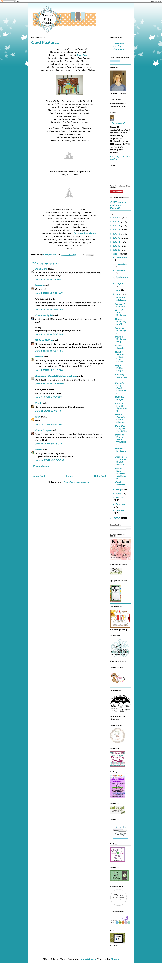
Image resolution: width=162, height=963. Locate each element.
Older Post (100, 476)
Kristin (38, 403)
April (119, 493)
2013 (117, 246)
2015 (117, 238)
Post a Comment (42, 466)
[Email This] (87, 255)
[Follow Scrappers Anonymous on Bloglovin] (115, 61)
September (122, 277)
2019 (117, 221)
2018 (117, 225)
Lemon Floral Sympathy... (121, 407)
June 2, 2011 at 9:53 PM (49, 443)
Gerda (38, 449)
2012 (117, 250)
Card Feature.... (120, 483)
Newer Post (38, 476)
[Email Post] (82, 254)
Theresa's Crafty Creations (118, 46)
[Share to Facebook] (92, 255)
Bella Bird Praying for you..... (121, 428)
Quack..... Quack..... (120, 346)
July (118, 290)
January (120, 510)
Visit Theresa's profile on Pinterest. (118, 205)
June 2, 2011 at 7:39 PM (49, 397)
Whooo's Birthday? (120, 451)
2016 (117, 233)
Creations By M (44, 315)
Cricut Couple (43, 430)
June (119, 294)
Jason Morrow (88, 959)
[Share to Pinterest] (93, 255)
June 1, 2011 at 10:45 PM (49, 383)
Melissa (39, 285)
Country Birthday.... (121, 330)
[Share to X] (90, 255)
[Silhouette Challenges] (120, 838)
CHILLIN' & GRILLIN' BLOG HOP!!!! (121, 461)
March (119, 497)
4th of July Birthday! (120, 312)
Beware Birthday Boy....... (120, 339)
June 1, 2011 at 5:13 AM (48, 279)
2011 (116, 254)
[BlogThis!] (89, 255)
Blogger (115, 959)
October (120, 270)
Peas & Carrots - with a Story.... (121, 418)
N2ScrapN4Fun (44, 340)
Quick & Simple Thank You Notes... (119, 357)
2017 (116, 229)
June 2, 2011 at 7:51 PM (49, 411)
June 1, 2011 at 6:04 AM (49, 293)
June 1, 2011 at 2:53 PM (49, 334)
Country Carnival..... (121, 377)
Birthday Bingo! (119, 398)
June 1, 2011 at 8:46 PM (49, 370)
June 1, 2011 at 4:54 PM (49, 350)
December (121, 257)
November (121, 264)
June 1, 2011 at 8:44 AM (49, 309)
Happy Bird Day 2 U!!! (120, 321)
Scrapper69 (119, 123)
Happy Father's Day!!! (120, 368)
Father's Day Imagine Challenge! (120, 473)
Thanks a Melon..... (120, 298)
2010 (117, 518)
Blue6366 (41, 268)
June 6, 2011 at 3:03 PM (49, 460)
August (120, 283)
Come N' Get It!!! (120, 305)
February (121, 504)
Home (69, 476)
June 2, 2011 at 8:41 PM (49, 424)
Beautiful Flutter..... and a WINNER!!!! (121, 439)
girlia (37, 416)
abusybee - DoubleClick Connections (56, 376)
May (119, 489)
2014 (117, 242)
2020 (117, 217)
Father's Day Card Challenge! (120, 388)
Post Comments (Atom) (77, 482)
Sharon (39, 356)
